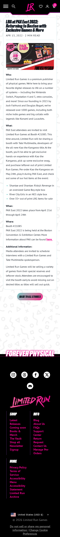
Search (13, 6)
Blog (36, 420)
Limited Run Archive (17, 495)
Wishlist (41, 6)
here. (49, 239)
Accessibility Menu (17, 480)
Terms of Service (15, 473)
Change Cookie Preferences (35, 532)
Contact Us (40, 446)
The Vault (15, 438)
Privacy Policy (18, 467)
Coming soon (18, 427)
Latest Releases (15, 422)
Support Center (38, 433)
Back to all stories (30, 296)
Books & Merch (15, 433)
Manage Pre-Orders (41, 451)
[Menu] (5, 6)
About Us (39, 424)
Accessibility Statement (17, 487)
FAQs (36, 427)
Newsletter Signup (16, 447)
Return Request (38, 440)
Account (47, 6)
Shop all (15, 442)
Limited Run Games (30, 7)
